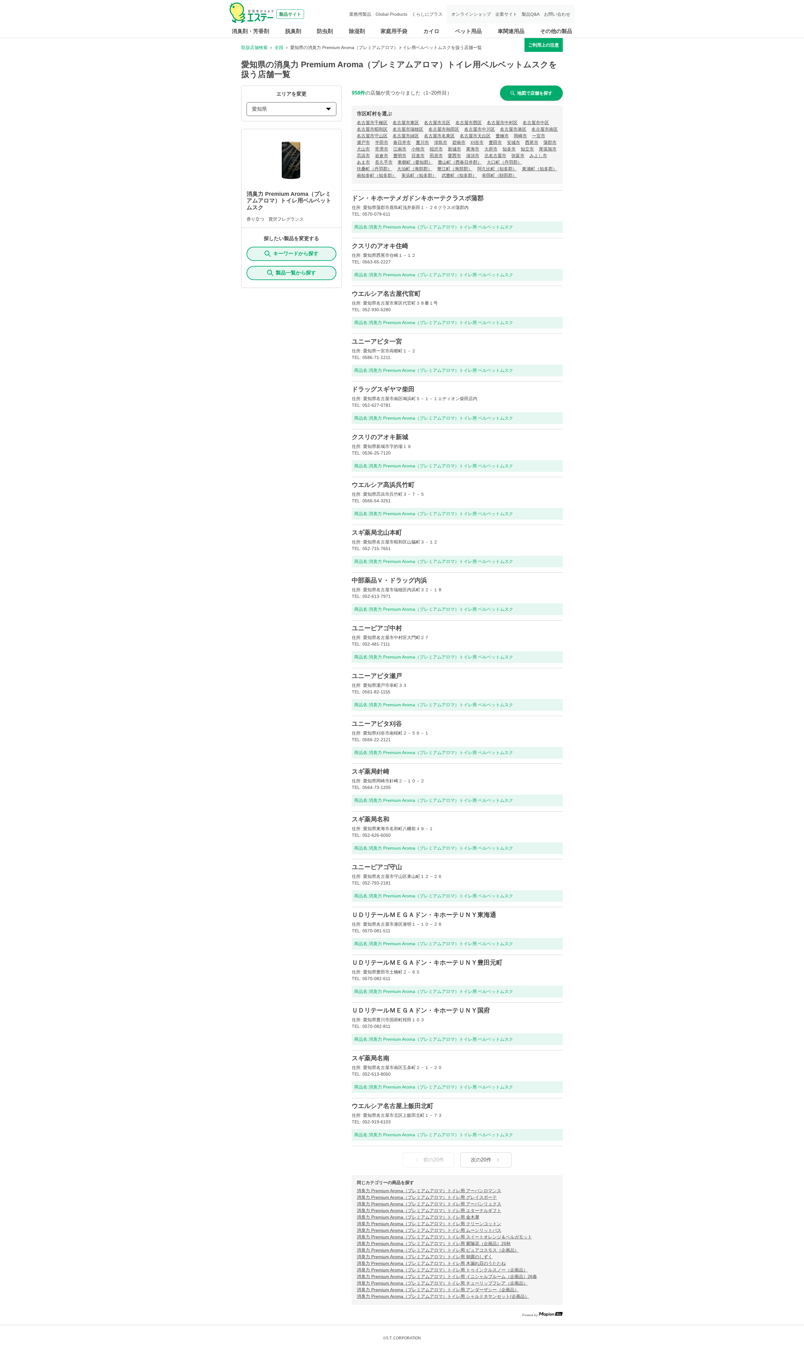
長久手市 (384, 162)
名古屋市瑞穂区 (408, 129)
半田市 (381, 142)
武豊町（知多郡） (459, 175)
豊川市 (422, 142)
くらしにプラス (427, 14)
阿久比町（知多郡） (497, 168)
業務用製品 (360, 14)
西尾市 (531, 142)
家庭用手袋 (394, 31)
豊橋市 (502, 135)
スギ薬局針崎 (370, 771)
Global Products (391, 14)
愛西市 (454, 155)
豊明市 (399, 155)
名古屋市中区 (536, 122)
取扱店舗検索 (254, 47)
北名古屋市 (495, 155)
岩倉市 (381, 155)
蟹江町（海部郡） (454, 168)
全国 (278, 47)
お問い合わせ (557, 14)
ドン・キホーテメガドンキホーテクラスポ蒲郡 (418, 198)
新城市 (454, 149)
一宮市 (538, 135)
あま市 (363, 162)
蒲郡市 (550, 142)
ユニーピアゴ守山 (377, 866)
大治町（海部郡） (414, 168)
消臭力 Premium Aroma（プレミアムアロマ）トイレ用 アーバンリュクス (429, 1203)
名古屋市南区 (544, 129)
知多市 (509, 149)
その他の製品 (556, 31)
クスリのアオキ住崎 (380, 245)
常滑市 (381, 149)
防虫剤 (325, 31)
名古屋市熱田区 (443, 129)
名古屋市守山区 (372, 135)
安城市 (513, 142)
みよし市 (538, 155)
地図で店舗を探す (534, 93)
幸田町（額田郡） (499, 175)
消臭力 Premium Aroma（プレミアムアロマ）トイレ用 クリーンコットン (429, 1223)
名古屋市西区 (468, 122)
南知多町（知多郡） (376, 175)
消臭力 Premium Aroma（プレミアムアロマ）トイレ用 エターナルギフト (429, 1210)
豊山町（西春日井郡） (460, 162)
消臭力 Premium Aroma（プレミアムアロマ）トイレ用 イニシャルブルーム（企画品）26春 (447, 1276)
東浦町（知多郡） (539, 168)
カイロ (431, 31)
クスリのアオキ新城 (380, 436)
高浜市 (363, 155)
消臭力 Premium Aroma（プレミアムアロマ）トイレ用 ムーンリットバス (429, 1230)
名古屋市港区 (513, 129)
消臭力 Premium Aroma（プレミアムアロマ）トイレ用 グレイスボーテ (427, 1197)
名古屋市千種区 (372, 122)
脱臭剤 (293, 31)
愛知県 (259, 109)
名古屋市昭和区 (372, 129)
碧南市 (458, 142)
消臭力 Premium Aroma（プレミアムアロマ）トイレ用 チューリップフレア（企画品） (442, 1283)
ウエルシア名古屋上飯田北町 (392, 1105)
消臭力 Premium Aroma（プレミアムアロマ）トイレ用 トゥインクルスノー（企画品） (442, 1269)
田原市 (436, 155)
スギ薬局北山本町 (377, 532)
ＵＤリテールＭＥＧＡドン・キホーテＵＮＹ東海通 (424, 914)
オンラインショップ (471, 14)
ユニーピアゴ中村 (377, 628)
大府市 (490, 149)
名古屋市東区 (406, 122)
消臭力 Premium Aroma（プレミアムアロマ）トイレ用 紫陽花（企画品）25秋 (434, 1243)
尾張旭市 (548, 149)
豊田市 (495, 142)
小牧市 (418, 149)
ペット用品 (468, 31)
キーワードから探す (295, 253)
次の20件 (481, 1159)
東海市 (472, 149)
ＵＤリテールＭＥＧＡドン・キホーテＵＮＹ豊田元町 (427, 962)
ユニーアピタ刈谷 (377, 723)
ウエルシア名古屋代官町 (386, 293)
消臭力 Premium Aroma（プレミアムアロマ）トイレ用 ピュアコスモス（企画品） (438, 1250)
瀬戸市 (363, 142)
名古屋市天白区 (475, 135)
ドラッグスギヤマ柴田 (383, 389)
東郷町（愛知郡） (415, 162)
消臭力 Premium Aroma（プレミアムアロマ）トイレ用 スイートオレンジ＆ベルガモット (444, 1236)
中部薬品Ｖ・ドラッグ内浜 (389, 580)
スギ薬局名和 (370, 819)
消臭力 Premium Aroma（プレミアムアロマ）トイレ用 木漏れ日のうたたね (431, 1263)
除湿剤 (357, 31)
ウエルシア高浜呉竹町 (383, 484)
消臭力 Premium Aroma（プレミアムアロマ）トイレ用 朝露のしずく (424, 1256)
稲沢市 (436, 149)
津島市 (440, 142)
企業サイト (506, 14)
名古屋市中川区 (479, 129)
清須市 (472, 155)
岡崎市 (520, 135)
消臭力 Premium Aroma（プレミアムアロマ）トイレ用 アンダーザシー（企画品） (438, 1289)
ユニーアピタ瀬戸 (377, 675)
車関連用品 (511, 31)
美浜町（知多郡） (419, 175)
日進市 (418, 155)
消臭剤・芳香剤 (250, 31)
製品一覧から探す (296, 272)
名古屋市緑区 (406, 135)
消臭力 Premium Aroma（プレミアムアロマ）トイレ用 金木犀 (418, 1217)
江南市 (399, 149)
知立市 (527, 149)
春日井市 (402, 142)
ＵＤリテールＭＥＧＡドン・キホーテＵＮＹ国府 (421, 1010)
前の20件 (433, 1159)
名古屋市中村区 (502, 122)
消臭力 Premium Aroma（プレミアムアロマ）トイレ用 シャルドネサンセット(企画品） (443, 1296)
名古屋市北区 (437, 122)
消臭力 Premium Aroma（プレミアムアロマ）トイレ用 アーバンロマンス (429, 1190)
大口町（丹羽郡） (504, 162)
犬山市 (363, 149)
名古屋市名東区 (439, 135)
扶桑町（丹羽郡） (374, 168)
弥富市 (517, 155)
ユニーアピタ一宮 (377, 341)
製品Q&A (531, 14)
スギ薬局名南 (370, 1058)
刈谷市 (477, 142)
